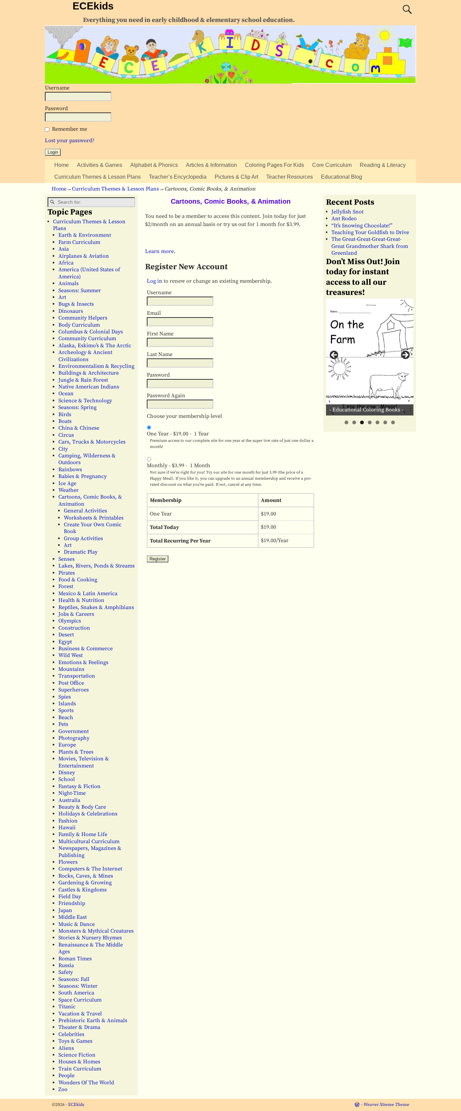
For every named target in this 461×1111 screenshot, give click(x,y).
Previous (334, 355)
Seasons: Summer (79, 290)
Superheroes (73, 689)
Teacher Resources (289, 177)
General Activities (85, 510)
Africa (66, 262)
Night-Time (72, 793)
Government (73, 731)
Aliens (66, 1048)
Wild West (70, 655)
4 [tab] (370, 422)
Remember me (69, 129)
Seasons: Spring (77, 407)
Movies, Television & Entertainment (83, 762)
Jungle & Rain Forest (83, 380)
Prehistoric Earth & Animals (92, 1020)
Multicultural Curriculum (88, 841)
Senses (66, 559)
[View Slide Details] (369, 357)
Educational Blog (341, 177)
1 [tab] (346, 422)
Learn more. (160, 251)
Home (61, 165)
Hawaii (67, 827)
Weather (68, 490)
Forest (65, 586)
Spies (64, 696)
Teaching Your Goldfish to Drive (370, 232)
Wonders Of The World (86, 1082)
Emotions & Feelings (83, 662)
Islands (67, 703)
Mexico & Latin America (87, 593)
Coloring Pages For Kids (274, 165)
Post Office (71, 683)
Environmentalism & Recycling (96, 366)
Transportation (76, 676)
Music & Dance (76, 924)
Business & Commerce (85, 648)
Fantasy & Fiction (79, 786)
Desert (66, 634)
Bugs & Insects (76, 304)
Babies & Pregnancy (82, 476)
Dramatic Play (81, 552)
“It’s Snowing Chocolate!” (361, 225)
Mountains (71, 669)
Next (405, 355)
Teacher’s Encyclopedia (178, 177)
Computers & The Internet (90, 868)
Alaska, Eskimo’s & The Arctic (94, 345)
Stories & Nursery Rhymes (90, 937)
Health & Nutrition (81, 600)
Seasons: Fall (73, 979)
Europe (67, 744)
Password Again (166, 395)
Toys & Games (75, 1041)
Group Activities (83, 538)
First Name (160, 333)
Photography (73, 738)
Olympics (69, 620)
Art (62, 297)
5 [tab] (377, 422)
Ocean (66, 393)
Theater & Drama (79, 1027)
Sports (66, 710)
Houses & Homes (79, 1061)
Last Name (159, 354)
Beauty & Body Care (82, 807)
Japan (65, 910)
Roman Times (75, 958)
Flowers (68, 862)
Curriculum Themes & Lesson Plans (97, 177)
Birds (64, 414)
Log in (154, 281)
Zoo (62, 1089)
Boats (65, 421)
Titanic (67, 1006)
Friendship (71, 903)
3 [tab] (362, 422)
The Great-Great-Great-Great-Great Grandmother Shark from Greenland (369, 246)
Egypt (65, 641)
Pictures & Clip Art (236, 177)
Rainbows (70, 469)
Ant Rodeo (344, 218)
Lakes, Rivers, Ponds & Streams (96, 565)
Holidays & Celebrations (87, 813)
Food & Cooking (77, 579)
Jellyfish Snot (347, 211)
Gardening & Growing (85, 882)
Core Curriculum (332, 165)
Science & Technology (85, 400)
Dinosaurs (70, 311)
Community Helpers (82, 317)
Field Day (69, 896)
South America (76, 992)
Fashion (68, 820)
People (66, 1075)
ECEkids (93, 5)
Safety (65, 972)
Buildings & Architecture (88, 373)
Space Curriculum (80, 999)
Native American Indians (88, 386)
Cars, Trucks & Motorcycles (92, 441)
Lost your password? (69, 140)
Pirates (66, 573)
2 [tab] (354, 422)
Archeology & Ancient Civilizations (85, 355)
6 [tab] (385, 422)
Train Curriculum (79, 1068)
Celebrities (71, 1034)
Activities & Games (99, 165)
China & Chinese (78, 428)
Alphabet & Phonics (154, 165)
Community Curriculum (87, 338)
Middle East (72, 917)
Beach (65, 717)
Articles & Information (211, 165)
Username (57, 87)
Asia (63, 249)
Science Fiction (77, 1055)
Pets (63, 724)
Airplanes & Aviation (83, 256)
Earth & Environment (84, 235)
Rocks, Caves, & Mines (85, 876)
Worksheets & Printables (94, 517)
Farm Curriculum (79, 242)
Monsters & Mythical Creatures (96, 931)
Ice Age (67, 483)
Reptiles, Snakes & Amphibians (96, 607)
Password (56, 108)
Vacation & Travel (80, 1013)
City (63, 449)
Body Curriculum (79, 325)
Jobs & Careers (76, 614)
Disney (66, 772)
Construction (74, 628)
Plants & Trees (75, 752)
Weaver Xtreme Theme (386, 1104)
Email (154, 313)
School (66, 779)
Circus (66, 435)
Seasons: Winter (78, 986)
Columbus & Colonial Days (90, 331)
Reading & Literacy (383, 165)
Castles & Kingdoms (82, 889)
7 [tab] (393, 422)
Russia (66, 965)
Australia (69, 800)
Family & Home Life (82, 834)
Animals (68, 283)
